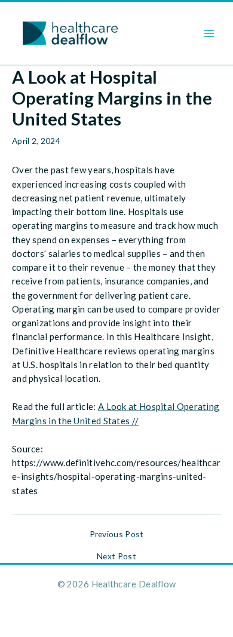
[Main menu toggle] (209, 33)
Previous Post (117, 534)
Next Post (116, 556)
